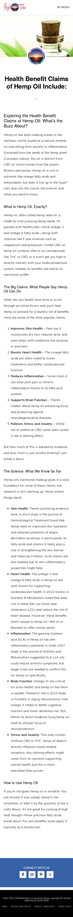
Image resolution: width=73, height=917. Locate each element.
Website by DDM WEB (36, 900)
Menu (65, 7)
